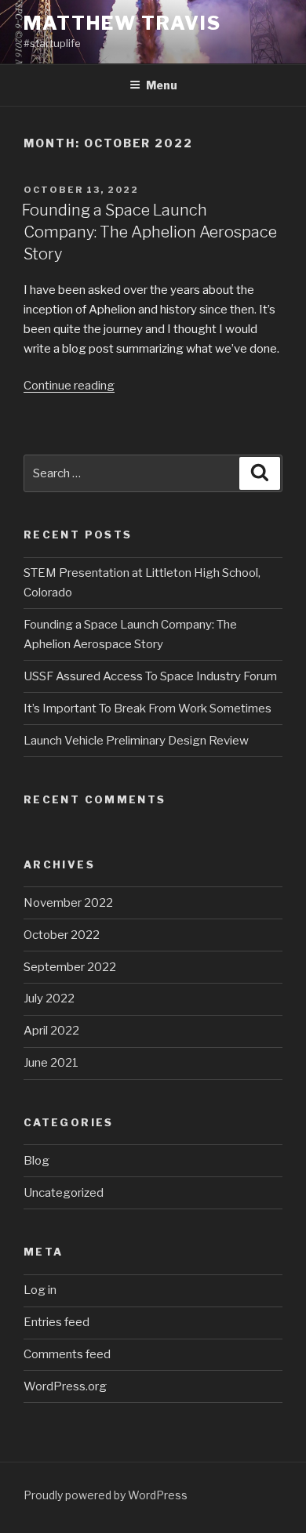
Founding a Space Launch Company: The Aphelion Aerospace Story (149, 232)
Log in (40, 1290)
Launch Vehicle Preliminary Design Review (136, 741)
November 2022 (68, 903)
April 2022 (51, 1031)
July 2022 (49, 998)
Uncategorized (64, 1193)
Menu (161, 85)
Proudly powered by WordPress (106, 1495)
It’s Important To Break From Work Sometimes (147, 708)
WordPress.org (65, 1386)
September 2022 (70, 967)
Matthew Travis (122, 23)
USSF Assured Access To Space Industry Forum (150, 676)
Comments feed (67, 1354)
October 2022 (62, 935)
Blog (36, 1161)
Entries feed (56, 1322)
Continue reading (69, 386)
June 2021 (51, 1063)
